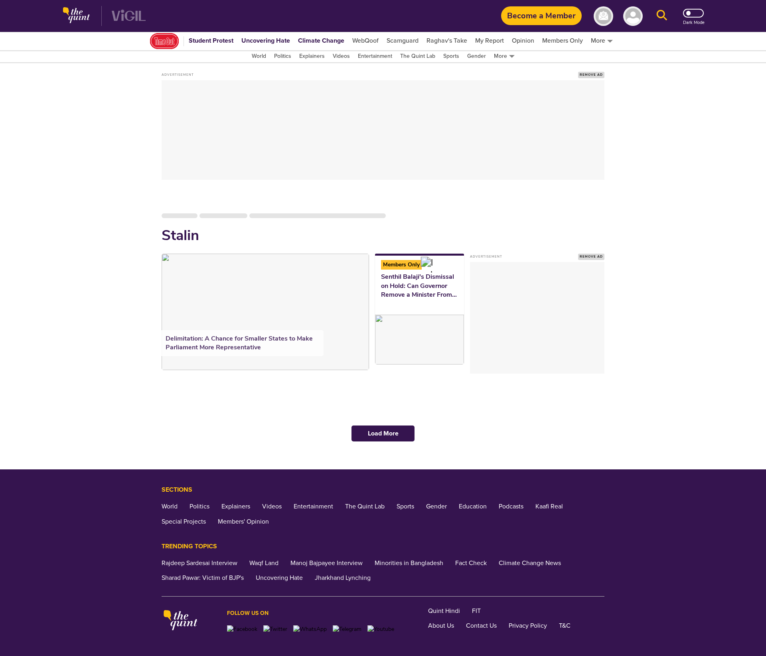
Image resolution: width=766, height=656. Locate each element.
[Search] (662, 16)
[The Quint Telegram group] (347, 629)
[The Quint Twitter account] (275, 629)
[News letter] (603, 16)
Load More (383, 433)
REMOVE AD (591, 75)
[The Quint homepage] (76, 16)
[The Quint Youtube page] (380, 629)
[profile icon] (633, 16)
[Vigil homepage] (129, 16)
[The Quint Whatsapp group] (310, 629)
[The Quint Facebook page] (242, 629)
